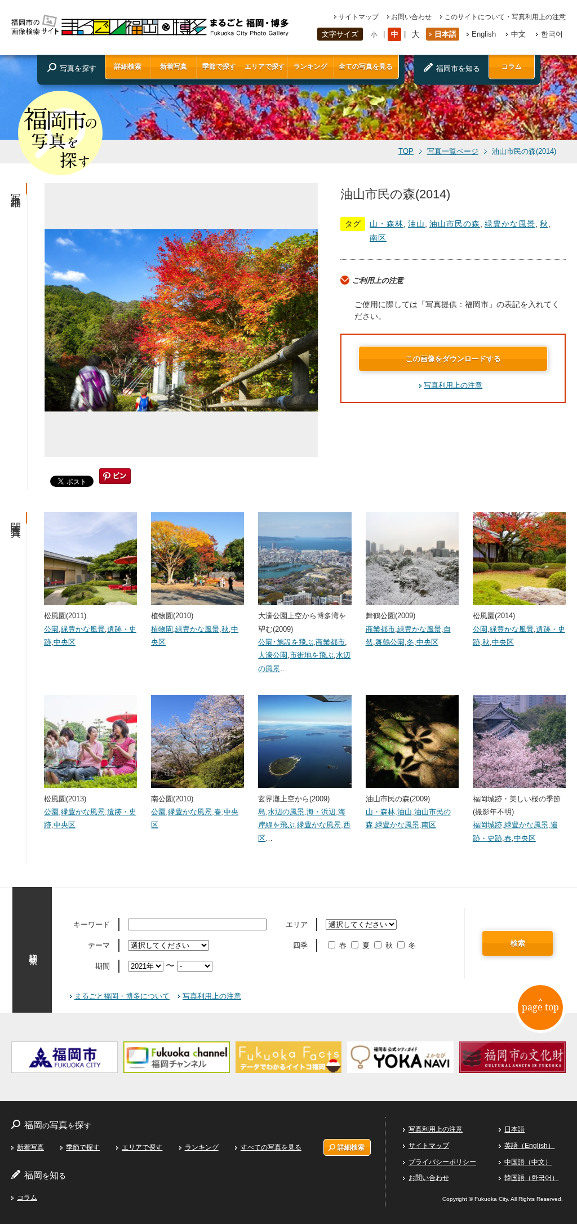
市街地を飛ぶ (312, 655)
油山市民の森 (454, 223)
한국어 (552, 34)
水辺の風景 (286, 812)
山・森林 (386, 223)
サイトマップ (358, 17)
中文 (518, 34)
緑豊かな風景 (510, 223)
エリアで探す (265, 66)
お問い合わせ (411, 17)
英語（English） (529, 1146)
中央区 (65, 642)
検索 (518, 943)
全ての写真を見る (366, 66)
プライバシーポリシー (442, 1162)
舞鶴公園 (390, 642)
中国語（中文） (528, 1162)
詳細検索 (127, 66)
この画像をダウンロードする (453, 358)
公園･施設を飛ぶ (285, 642)
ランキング (310, 66)
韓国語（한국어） (531, 1178)
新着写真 (173, 66)
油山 (416, 223)
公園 (51, 629)
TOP (406, 152)
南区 (378, 237)
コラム (511, 66)
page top (540, 1007)
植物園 (162, 629)
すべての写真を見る (271, 1147)
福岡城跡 (487, 825)
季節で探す (219, 66)
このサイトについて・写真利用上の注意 (505, 17)
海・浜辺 (321, 812)
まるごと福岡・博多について (122, 996)
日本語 (445, 34)
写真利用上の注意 (453, 385)
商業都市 (330, 642)
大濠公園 (272, 655)
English (484, 34)
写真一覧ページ (452, 152)
